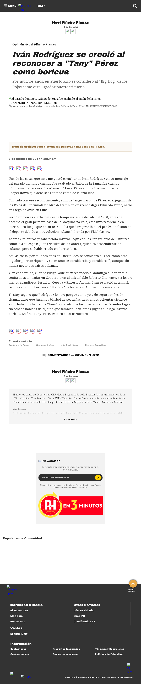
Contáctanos (18, 649)
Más (40, 6)
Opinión (18, 44)
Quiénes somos (19, 654)
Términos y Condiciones (109, 649)
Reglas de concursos (65, 654)
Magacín (16, 616)
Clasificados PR (84, 621)
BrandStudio (19, 634)
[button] (18, 168)
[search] (135, 6)
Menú (12, 5)
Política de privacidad (85, 485)
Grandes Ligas (45, 345)
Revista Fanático (95, 345)
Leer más (70, 419)
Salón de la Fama (19, 345)
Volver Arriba (131, 590)
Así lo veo (70, 27)
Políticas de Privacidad (109, 654)
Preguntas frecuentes (66, 649)
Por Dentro (17, 621)
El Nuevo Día (19, 610)
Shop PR (79, 616)
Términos (70, 485)
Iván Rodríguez (69, 345)
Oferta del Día (84, 610)
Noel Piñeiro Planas (70, 22)
